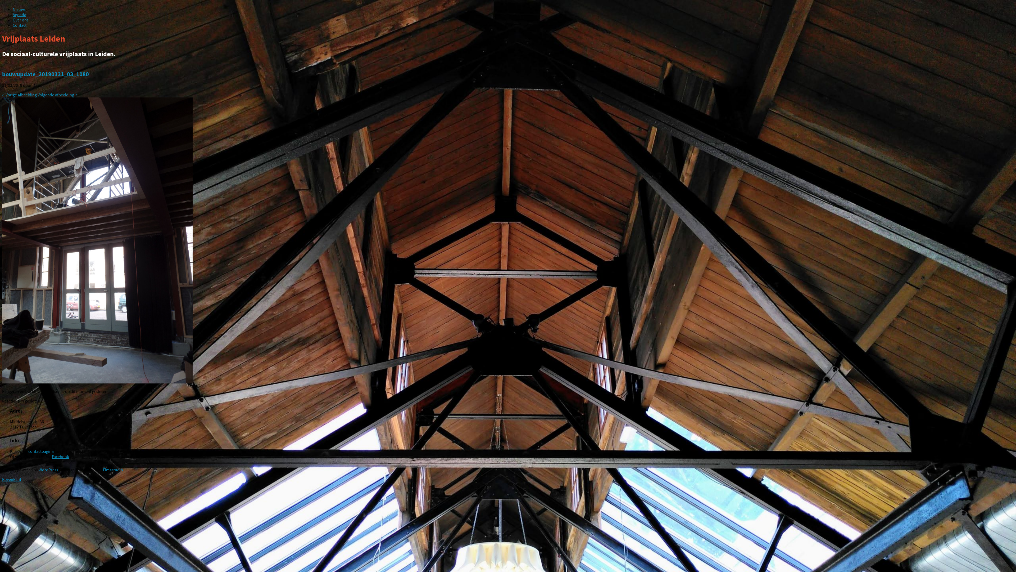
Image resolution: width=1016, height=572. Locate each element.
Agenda (19, 14)
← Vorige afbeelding (19, 94)
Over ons (21, 20)
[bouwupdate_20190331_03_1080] (97, 382)
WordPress (48, 469)
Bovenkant (11, 479)
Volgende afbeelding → (58, 94)
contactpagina (41, 451)
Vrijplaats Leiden (33, 38)
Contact (19, 25)
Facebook (60, 456)
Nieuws (19, 9)
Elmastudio (113, 469)
